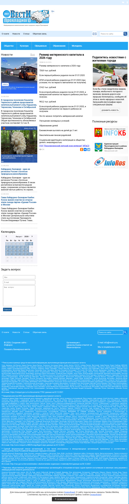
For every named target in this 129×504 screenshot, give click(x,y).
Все (32, 54)
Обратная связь (40, 34)
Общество (9, 46)
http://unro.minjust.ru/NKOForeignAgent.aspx (28, 445)
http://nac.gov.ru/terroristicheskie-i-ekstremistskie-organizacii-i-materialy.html (41, 464)
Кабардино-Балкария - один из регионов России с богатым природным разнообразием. (15, 171)
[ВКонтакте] (85, 149)
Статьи (26, 34)
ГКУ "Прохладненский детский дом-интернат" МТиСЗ (64, 146)
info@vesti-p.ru (111, 342)
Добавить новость (110, 110)
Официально (41, 46)
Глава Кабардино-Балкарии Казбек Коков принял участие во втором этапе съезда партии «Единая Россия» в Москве (19, 201)
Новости (16, 34)
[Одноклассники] (81, 149)
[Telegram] (88, 149)
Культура (24, 46)
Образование (59, 46)
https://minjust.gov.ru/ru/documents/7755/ (27, 392)
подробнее (69, 492)
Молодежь (77, 46)
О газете (5, 34)
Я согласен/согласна (64, 499)
